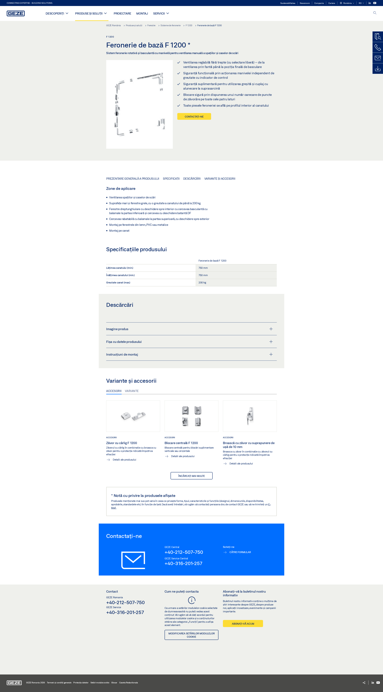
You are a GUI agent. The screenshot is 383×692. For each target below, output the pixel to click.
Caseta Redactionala (128, 682)
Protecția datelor (80, 682)
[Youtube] (374, 3)
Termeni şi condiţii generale (59, 682)
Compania (319, 3)
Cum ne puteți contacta (182, 591)
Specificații (171, 178)
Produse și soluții (88, 13)
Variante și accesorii (219, 178)
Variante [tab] (132, 391)
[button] (347, 3)
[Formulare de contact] (378, 58)
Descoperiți (55, 13)
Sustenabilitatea (287, 3)
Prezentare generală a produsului (132, 178)
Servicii (159, 13)
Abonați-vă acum (243, 623)
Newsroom (305, 3)
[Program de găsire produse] (378, 36)
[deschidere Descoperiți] (67, 13)
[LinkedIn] (370, 3)
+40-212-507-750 (184, 552)
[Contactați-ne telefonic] (378, 47)
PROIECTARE (122, 13)
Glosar (114, 682)
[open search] (375, 13)
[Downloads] (378, 68)
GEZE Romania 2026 (35, 682)
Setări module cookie (100, 682)
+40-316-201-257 (183, 563)
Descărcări (192, 178)
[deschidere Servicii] (168, 13)
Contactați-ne (194, 116)
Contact (112, 591)
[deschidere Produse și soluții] (105, 13)
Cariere (331, 3)
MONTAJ (142, 13)
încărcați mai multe (191, 475)
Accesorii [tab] (114, 391)
